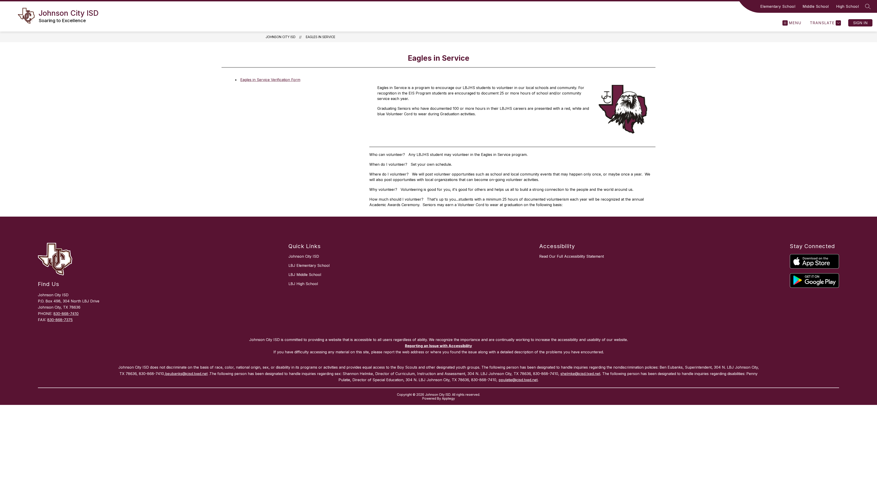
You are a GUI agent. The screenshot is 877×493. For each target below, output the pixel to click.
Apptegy (448, 398)
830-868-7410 (66, 313)
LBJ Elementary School (309, 265)
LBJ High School (303, 283)
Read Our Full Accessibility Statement (571, 256)
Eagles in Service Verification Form (270, 79)
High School (847, 6)
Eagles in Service (320, 37)
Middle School (816, 6)
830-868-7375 (60, 319)
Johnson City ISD (281, 37)
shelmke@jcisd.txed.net (580, 373)
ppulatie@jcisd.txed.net (518, 380)
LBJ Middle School (304, 274)
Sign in (860, 23)
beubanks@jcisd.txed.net (186, 373)
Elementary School (777, 6)
